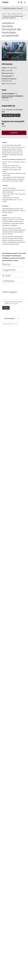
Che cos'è (4, 126)
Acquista (14, 133)
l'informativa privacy (13, 303)
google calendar (8, 115)
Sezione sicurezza (5, 13)
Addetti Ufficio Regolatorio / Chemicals (12, 8)
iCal (18, 115)
